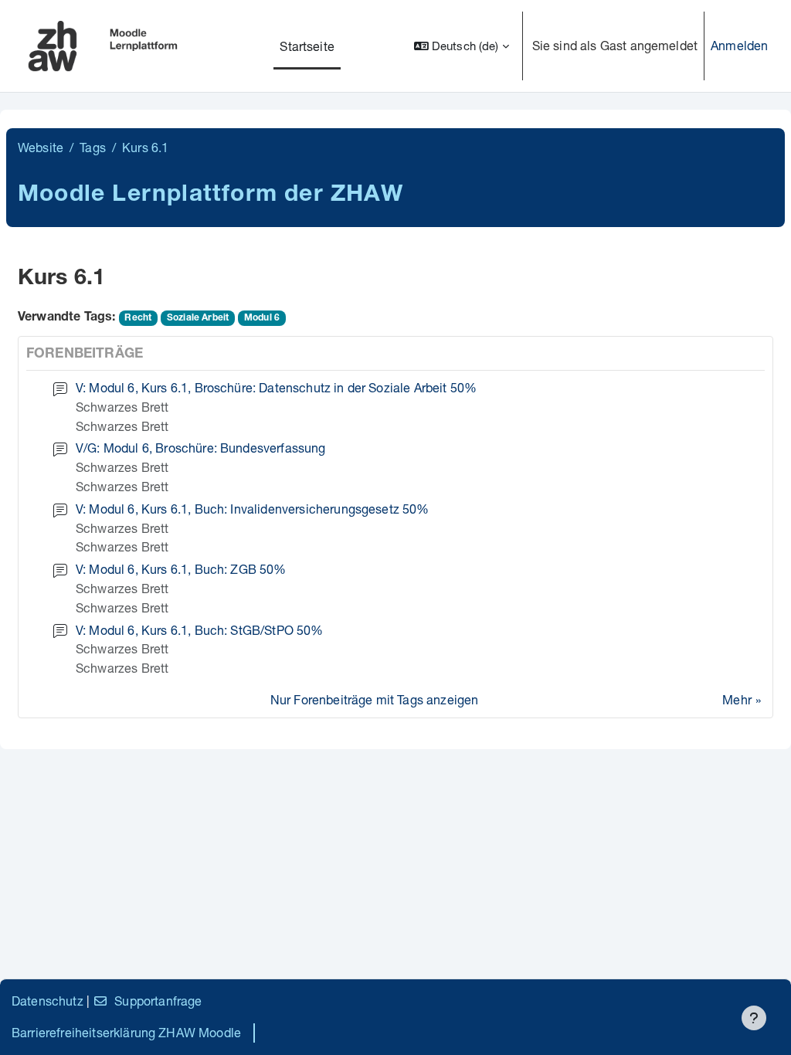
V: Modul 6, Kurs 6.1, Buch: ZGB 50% (181, 568)
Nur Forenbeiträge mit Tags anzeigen (374, 699)
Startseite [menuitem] (307, 46)
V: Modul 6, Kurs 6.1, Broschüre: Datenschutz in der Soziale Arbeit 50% (276, 387)
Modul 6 (262, 318)
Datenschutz (47, 1000)
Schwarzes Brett (122, 406)
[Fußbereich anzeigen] (754, 1018)
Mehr (737, 699)
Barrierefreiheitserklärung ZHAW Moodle (126, 1032)
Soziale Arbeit (198, 318)
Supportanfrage (158, 1000)
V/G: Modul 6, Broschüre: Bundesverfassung (201, 447)
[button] (461, 46)
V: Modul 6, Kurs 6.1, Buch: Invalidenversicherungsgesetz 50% (252, 508)
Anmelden (739, 45)
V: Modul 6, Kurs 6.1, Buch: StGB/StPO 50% (200, 629)
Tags (93, 147)
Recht (137, 318)
